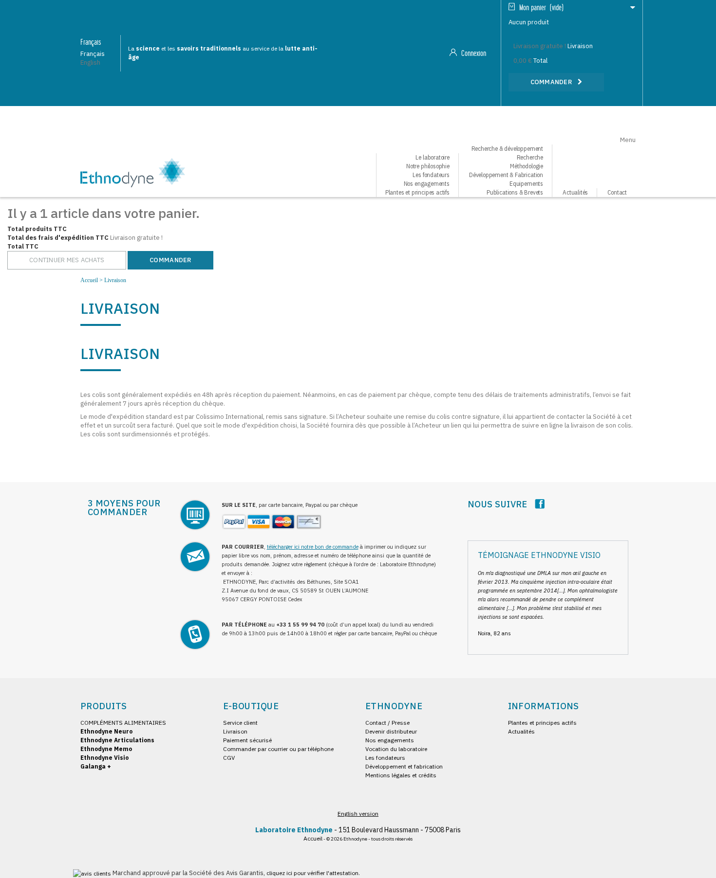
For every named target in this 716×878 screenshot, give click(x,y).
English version (358, 813)
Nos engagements (389, 740)
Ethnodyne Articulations (117, 740)
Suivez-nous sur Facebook (540, 504)
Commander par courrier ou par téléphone (278, 749)
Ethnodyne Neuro (106, 731)
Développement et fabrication (404, 766)
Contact (617, 192)
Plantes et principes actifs (417, 192)
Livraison (235, 731)
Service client (240, 722)
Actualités (575, 192)
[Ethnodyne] (132, 171)
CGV (229, 757)
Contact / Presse (387, 722)
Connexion (472, 53)
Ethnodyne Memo (106, 749)
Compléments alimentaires (123, 722)
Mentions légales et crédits (400, 775)
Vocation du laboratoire (396, 749)
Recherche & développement (507, 148)
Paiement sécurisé (247, 740)
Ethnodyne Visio (104, 757)
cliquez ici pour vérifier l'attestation (312, 873)
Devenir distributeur (391, 731)
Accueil (89, 280)
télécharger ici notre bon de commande (312, 546)
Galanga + (95, 766)
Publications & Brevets (515, 192)
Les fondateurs (385, 757)
